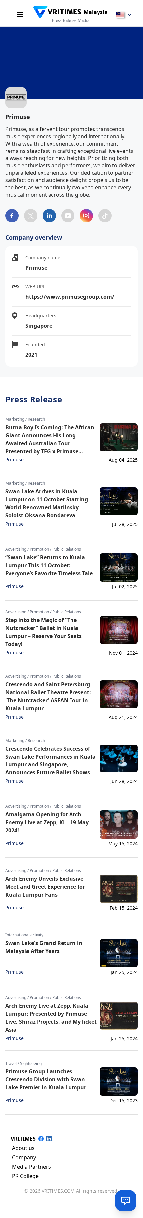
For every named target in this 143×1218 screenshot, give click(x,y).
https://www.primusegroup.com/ (69, 296)
